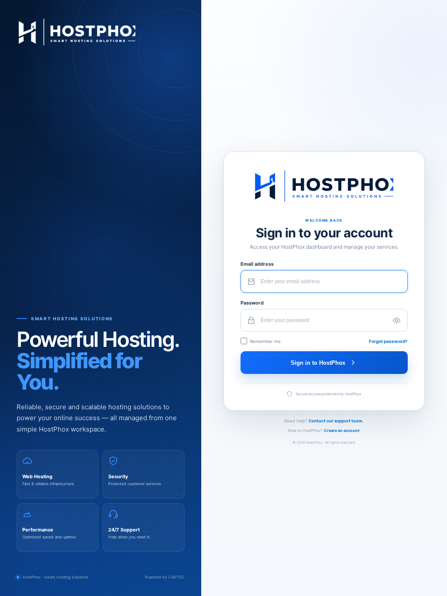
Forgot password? (388, 341)
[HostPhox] (101, 32)
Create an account (342, 430)
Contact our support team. (336, 420)
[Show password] (396, 320)
